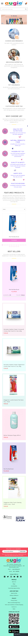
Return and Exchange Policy (14, 602)
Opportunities (14, 593)
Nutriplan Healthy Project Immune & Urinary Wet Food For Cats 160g (14, 330)
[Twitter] (8, 576)
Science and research (14, 41)
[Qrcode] (14, 618)
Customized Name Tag (14, 106)
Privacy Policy (14, 600)
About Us (14, 581)
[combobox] (14, 9)
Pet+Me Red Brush (8, 469)
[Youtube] (14, 576)
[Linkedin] (17, 576)
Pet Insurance (14, 85)
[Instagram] (11, 576)
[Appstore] (14, 626)
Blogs (14, 583)
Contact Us (14, 606)
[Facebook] (4, 576)
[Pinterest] (21, 576)
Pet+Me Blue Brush (14, 236)
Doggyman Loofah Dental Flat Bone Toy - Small (13, 400)
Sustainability (14, 586)
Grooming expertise (14, 62)
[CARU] (7, 517)
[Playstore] (14, 631)
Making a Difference (14, 595)
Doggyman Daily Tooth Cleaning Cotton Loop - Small (12, 503)
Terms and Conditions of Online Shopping (14, 604)
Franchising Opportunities (14, 588)
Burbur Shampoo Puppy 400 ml (12, 435)
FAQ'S (14, 608)
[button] (2, 245)
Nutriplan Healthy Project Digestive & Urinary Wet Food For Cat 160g (14, 365)
